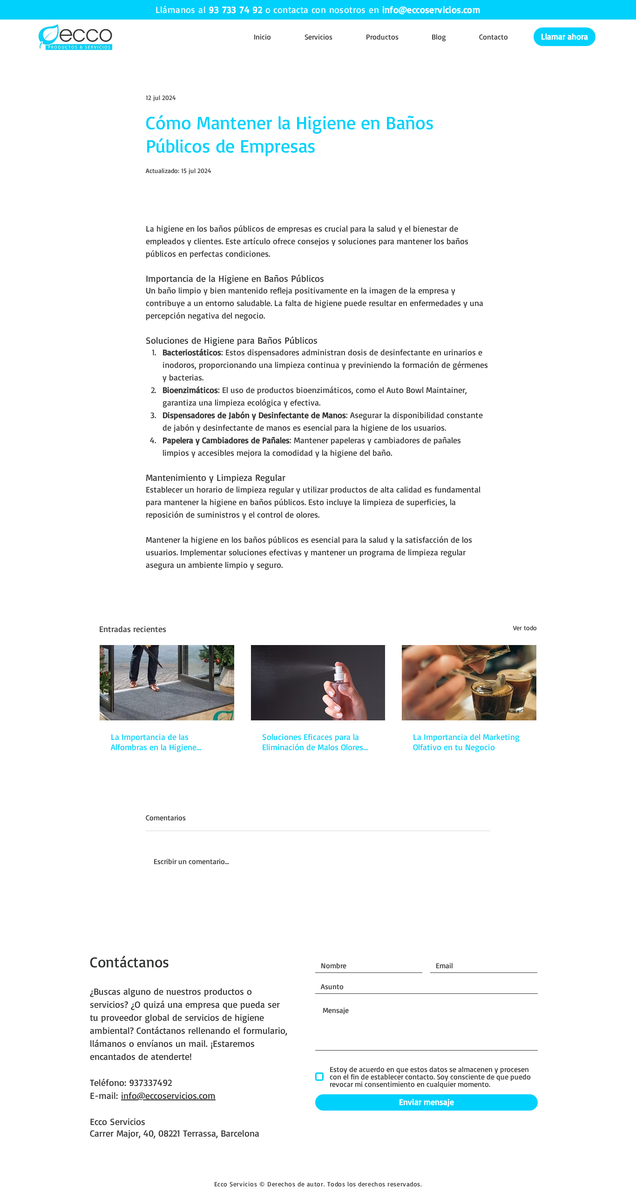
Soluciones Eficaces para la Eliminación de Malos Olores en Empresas (312, 742)
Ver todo (525, 628)
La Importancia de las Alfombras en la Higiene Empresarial (153, 742)
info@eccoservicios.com (431, 9)
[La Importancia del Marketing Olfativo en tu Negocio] (469, 682)
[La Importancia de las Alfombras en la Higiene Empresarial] (167, 682)
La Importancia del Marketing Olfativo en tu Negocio (466, 742)
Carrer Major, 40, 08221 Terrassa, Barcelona (174, 1133)
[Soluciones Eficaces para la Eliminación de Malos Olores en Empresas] (318, 682)
